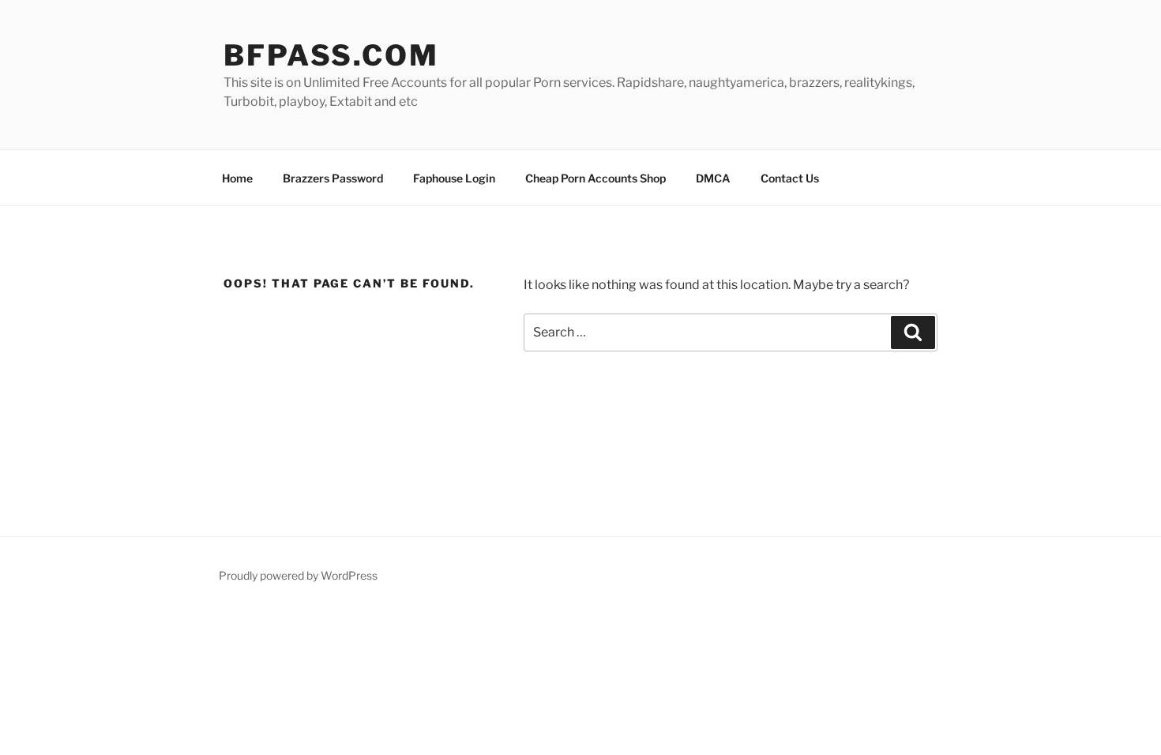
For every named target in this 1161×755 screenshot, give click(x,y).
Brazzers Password (333, 178)
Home (237, 178)
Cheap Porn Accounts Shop (595, 178)
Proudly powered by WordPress (298, 575)
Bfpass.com (331, 55)
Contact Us (790, 178)
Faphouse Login (454, 178)
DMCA (713, 178)
